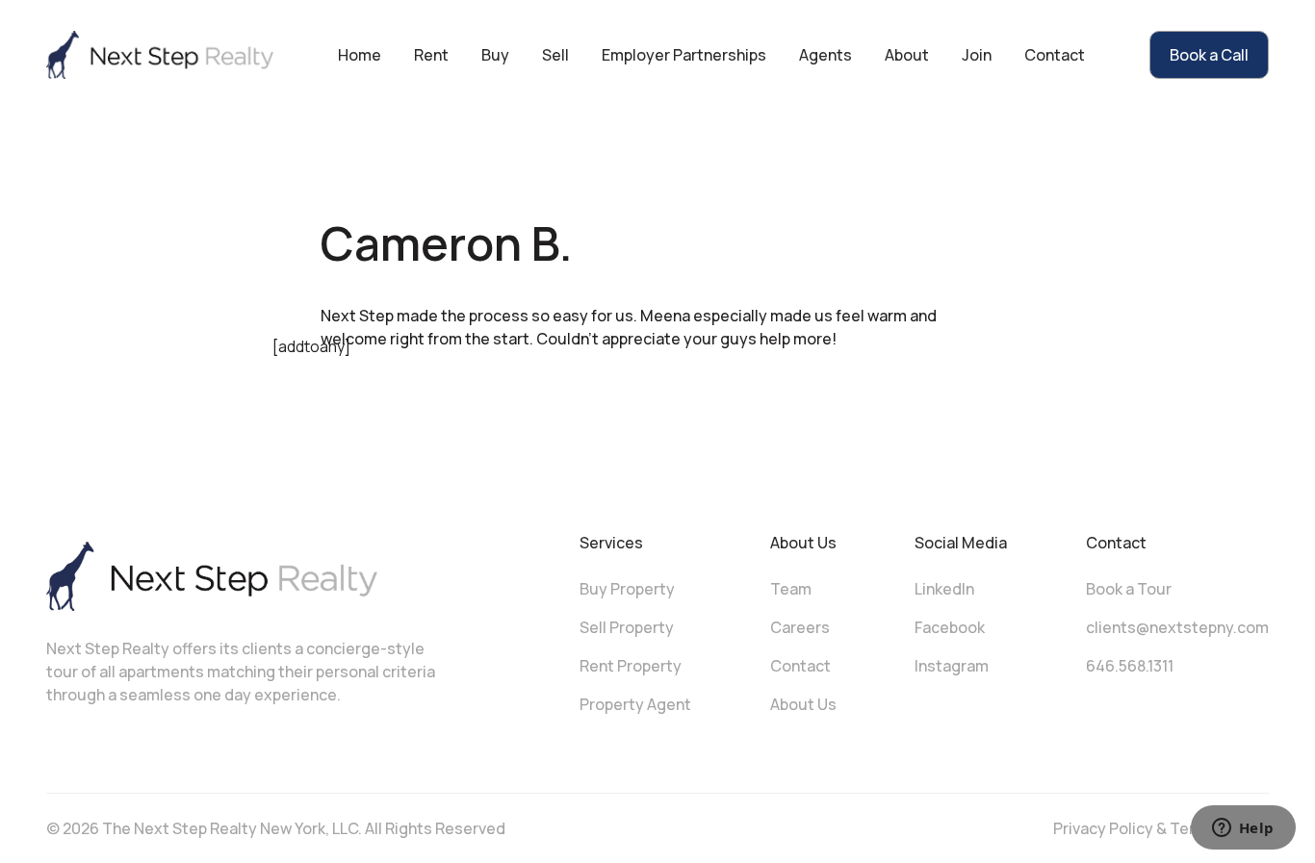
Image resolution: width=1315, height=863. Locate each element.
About (907, 54)
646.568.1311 (1129, 665)
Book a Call (1209, 54)
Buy (495, 54)
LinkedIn (944, 588)
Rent (431, 54)
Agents (825, 54)
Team (791, 588)
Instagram (952, 665)
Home (359, 54)
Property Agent (635, 704)
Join (977, 54)
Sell (555, 54)
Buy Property (627, 588)
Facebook (950, 627)
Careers (800, 627)
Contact (1054, 54)
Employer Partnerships (684, 54)
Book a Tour (1129, 588)
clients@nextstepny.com (1177, 627)
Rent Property (631, 665)
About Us (803, 704)
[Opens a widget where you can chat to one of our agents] (1243, 829)
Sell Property (627, 627)
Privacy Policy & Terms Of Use (1161, 828)
